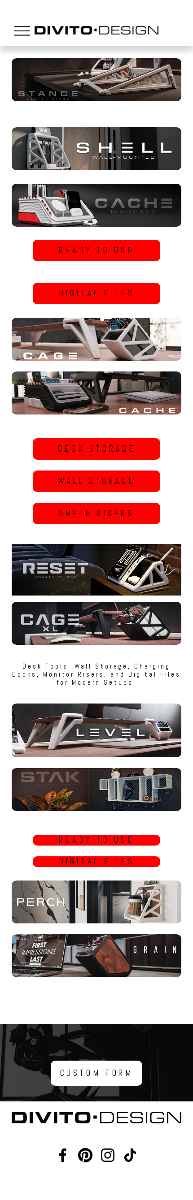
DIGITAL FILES (97, 293)
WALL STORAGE (96, 481)
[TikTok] (130, 1155)
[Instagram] (108, 1155)
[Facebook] (63, 1155)
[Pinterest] (85, 1155)
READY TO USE (96, 250)
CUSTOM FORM (96, 1073)
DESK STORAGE (96, 449)
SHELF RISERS (96, 513)
